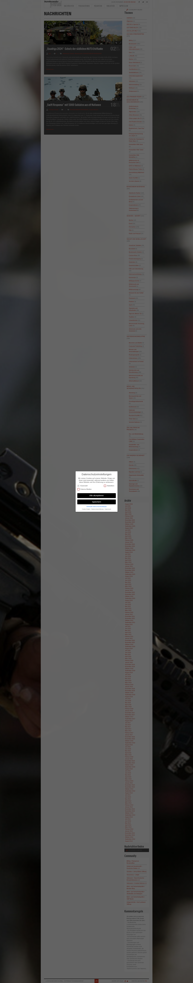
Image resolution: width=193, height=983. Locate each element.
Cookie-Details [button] (86, 509)
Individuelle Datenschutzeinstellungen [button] (96, 506)
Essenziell (83, 485)
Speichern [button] (96, 502)
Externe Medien (86, 489)
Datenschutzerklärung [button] (97, 509)
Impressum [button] (108, 509)
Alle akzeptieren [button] (96, 495)
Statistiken (110, 485)
